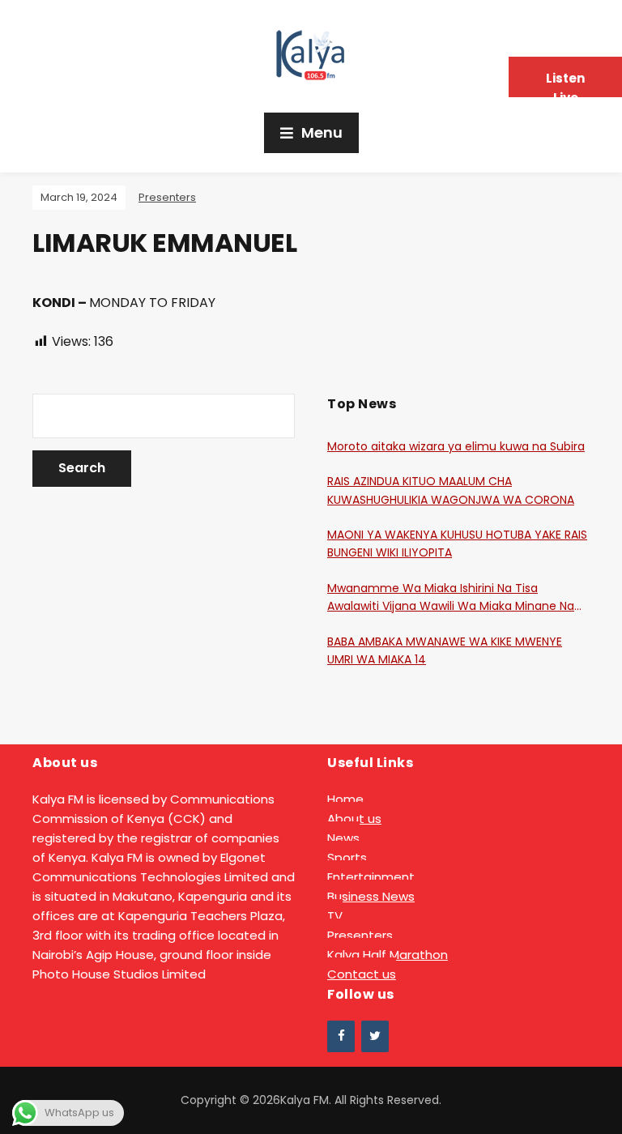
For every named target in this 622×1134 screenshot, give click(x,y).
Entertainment (371, 876)
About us (354, 818)
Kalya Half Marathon (387, 954)
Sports (347, 857)
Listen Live (565, 83)
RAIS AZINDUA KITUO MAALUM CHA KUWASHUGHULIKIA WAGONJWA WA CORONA (450, 490)
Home (345, 799)
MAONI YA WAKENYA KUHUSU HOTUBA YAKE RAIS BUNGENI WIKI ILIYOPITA (457, 543)
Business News (371, 896)
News (343, 837)
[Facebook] (341, 1036)
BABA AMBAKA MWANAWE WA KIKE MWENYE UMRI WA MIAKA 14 (444, 650)
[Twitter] (375, 1036)
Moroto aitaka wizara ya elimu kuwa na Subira (456, 446)
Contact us (361, 974)
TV (335, 915)
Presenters (167, 197)
